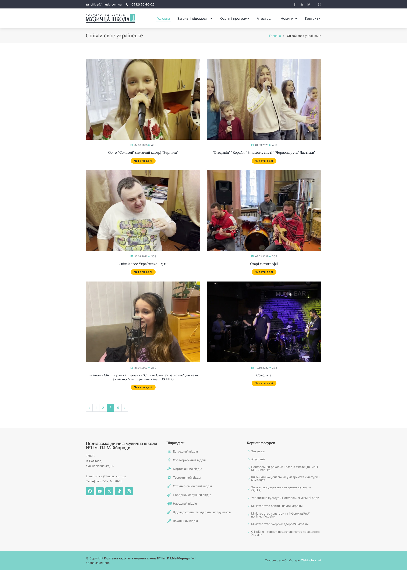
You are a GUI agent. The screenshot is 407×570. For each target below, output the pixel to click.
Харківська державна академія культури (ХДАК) (281, 489)
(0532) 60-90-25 (142, 4)
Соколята (264, 375)
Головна (163, 18)
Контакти (313, 18)
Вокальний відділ (185, 520)
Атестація (265, 18)
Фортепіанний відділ (187, 468)
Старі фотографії (264, 264)
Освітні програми (234, 18)
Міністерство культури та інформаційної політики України (280, 515)
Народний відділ (185, 503)
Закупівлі (258, 451)
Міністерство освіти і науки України (276, 505)
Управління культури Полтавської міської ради (285, 497)
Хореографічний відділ (189, 460)
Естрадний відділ (185, 451)
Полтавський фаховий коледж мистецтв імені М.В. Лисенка (284, 468)
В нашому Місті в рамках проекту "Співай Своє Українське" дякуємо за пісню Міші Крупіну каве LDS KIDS (143, 377)
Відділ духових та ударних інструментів (202, 512)
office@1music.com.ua (106, 4)
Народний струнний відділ (192, 494)
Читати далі (143, 160)
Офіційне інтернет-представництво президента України (285, 533)
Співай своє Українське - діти (143, 264)
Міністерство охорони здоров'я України (279, 524)
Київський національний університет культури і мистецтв (285, 479)
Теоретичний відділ (187, 477)
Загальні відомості (193, 18)
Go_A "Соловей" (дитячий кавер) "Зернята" (143, 152)
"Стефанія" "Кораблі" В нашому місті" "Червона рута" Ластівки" (264, 152)
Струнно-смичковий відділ (192, 486)
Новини (287, 18)
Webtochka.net (311, 560)
